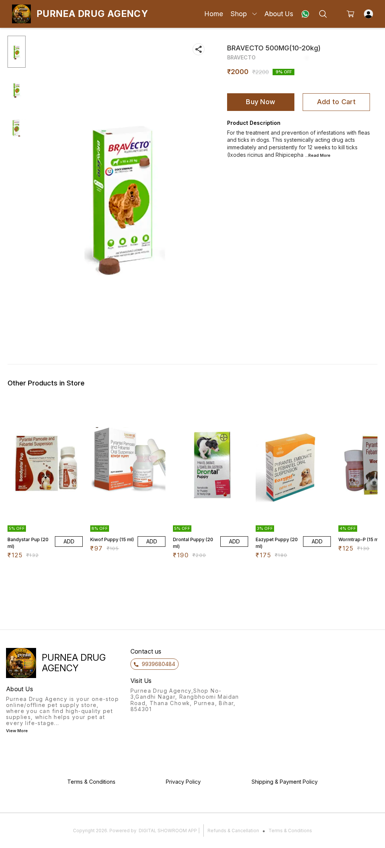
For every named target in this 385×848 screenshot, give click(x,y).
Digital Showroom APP (168, 830)
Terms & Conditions (290, 830)
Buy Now (260, 102)
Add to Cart (336, 102)
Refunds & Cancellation (233, 830)
